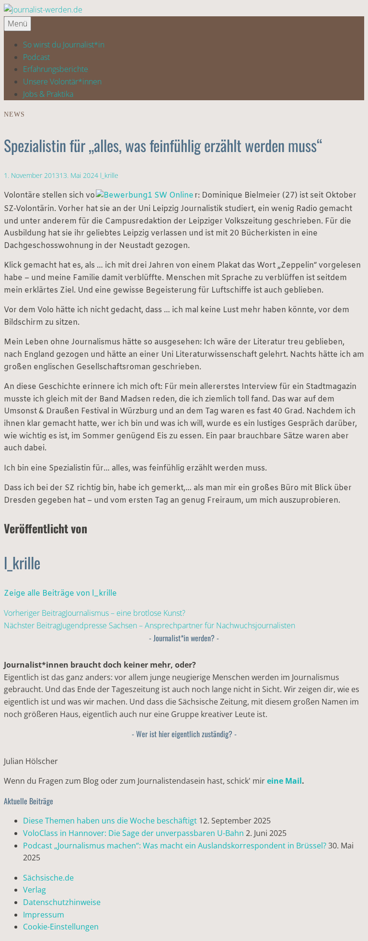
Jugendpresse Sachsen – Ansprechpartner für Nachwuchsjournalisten (149, 625)
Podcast (36, 57)
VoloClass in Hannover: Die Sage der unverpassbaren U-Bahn (133, 833)
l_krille (109, 175)
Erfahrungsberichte (55, 69)
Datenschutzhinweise (62, 902)
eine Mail (284, 781)
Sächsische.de (48, 877)
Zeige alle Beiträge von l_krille (60, 593)
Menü (17, 23)
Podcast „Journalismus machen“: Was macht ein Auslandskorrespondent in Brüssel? (174, 845)
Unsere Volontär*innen (62, 81)
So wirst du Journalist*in (63, 44)
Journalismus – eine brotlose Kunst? (94, 613)
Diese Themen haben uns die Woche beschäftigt (110, 820)
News (14, 114)
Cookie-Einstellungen (61, 926)
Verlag (34, 889)
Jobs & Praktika (48, 94)
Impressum (43, 914)
